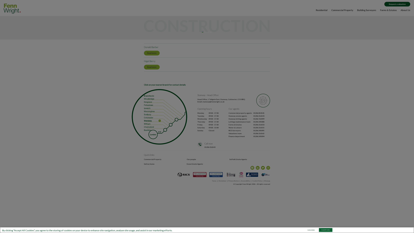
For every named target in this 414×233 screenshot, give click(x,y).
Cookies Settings (311, 229)
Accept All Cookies (325, 229)
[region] (207, 230)
